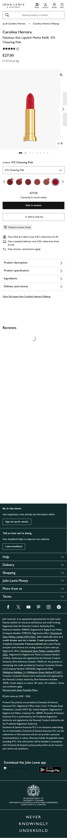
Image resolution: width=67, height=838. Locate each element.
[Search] (7, 15)
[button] (62, 5)
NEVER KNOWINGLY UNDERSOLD (33, 824)
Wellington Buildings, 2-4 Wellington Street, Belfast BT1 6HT (33, 672)
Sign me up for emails (16, 521)
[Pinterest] (38, 608)
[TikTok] (59, 608)
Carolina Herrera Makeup (46, 23)
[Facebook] (8, 608)
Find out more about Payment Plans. (20, 690)
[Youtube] (28, 608)
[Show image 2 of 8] (63, 109)
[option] (9, 182)
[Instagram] (49, 608)
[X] (18, 608)
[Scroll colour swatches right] (62, 182)
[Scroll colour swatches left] (5, 182)
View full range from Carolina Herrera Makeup (27, 296)
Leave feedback (13, 546)
